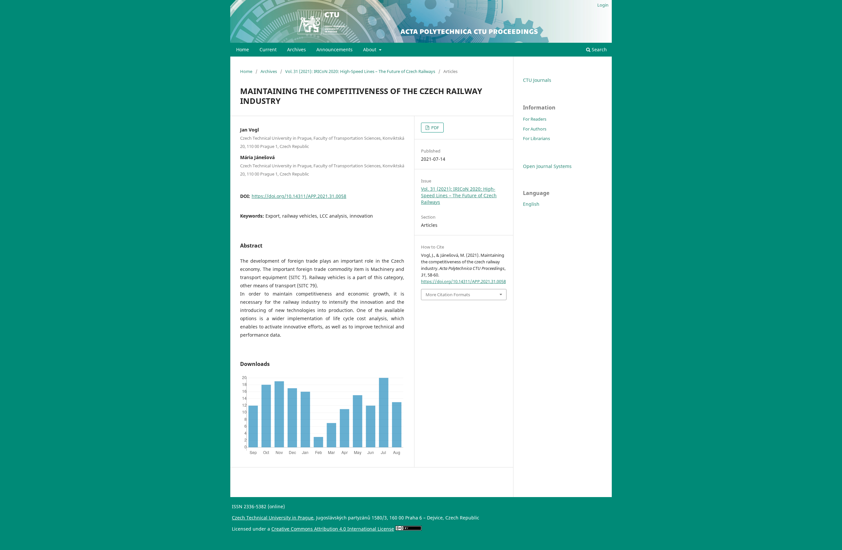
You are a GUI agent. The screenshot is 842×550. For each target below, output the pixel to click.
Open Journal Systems (547, 166)
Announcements (334, 49)
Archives (296, 49)
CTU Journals (537, 80)
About (370, 49)
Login (602, 5)
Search (598, 49)
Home (242, 49)
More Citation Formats (448, 295)
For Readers (534, 119)
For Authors (534, 129)
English (531, 204)
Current (268, 49)
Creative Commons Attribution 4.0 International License (332, 529)
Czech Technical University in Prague (272, 517)
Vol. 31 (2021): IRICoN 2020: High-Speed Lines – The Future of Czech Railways (360, 71)
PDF (434, 128)
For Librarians (536, 138)
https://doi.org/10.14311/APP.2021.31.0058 (299, 196)
